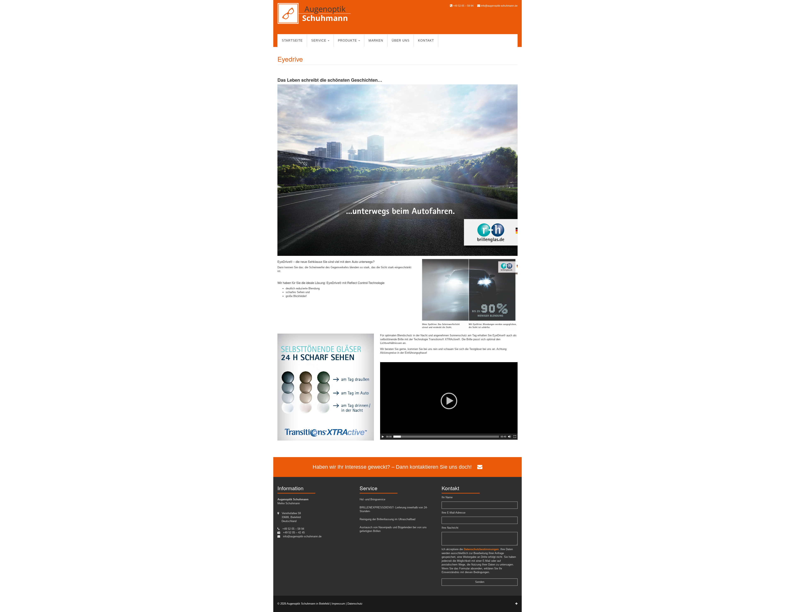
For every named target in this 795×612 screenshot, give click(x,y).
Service (319, 40)
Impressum (338, 603)
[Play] (382, 436)
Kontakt (426, 40)
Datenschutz (355, 603)
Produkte (348, 40)
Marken (376, 40)
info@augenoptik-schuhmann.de (499, 5)
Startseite (292, 40)
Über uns (401, 40)
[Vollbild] (515, 436)
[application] (449, 401)
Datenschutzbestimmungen (481, 549)
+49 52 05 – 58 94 (462, 5)
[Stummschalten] (509, 436)
